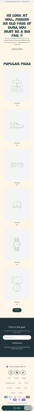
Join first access (17, 343)
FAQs (20, 383)
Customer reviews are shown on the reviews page (17, 403)
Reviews (24, 378)
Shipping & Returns (10, 383)
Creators (21, 392)
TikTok (25, 388)
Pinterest (13, 392)
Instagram (18, 388)
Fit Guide (16, 378)
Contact (26, 383)
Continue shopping (17, 48)
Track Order (9, 388)
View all (17, 310)
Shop (9, 378)
